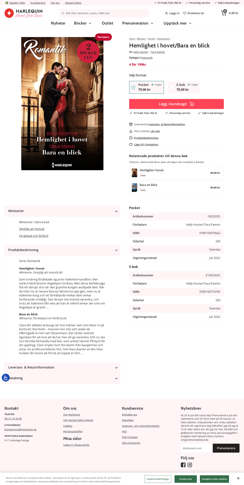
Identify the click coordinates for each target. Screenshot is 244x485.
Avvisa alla (185, 479)
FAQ (124, 431)
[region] (122, 479)
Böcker (80, 23)
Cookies (67, 426)
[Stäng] (238, 478)
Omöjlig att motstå (31, 229)
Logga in (174, 13)
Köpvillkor (128, 420)
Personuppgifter (73, 431)
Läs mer (155, 131)
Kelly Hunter (140, 52)
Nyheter (58, 23)
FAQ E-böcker (130, 437)
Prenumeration (135, 23)
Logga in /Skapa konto (76, 445)
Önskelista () (195, 13)
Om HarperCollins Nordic (78, 420)
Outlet (107, 23)
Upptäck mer (175, 23)
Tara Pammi (158, 52)
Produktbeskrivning (146, 138)
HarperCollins (73, 2)
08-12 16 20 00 (13, 418)
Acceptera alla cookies (214, 479)
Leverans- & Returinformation (166, 124)
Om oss (55, 2)
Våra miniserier (131, 443)
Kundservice (38, 2)
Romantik (147, 57)
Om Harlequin (71, 414)
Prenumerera (226, 448)
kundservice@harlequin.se (20, 429)
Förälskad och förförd (33, 236)
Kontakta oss (129, 414)
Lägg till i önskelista (146, 144)
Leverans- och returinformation (141, 426)
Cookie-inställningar (158, 479)
